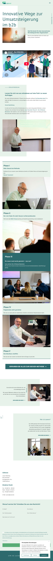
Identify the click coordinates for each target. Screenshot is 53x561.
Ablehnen (35, 555)
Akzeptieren (44, 555)
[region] (35, 549)
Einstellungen (26, 555)
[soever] (6, 3)
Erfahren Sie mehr (18, 400)
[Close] (49, 541)
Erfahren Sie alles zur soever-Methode (26, 366)
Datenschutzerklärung (7, 537)
